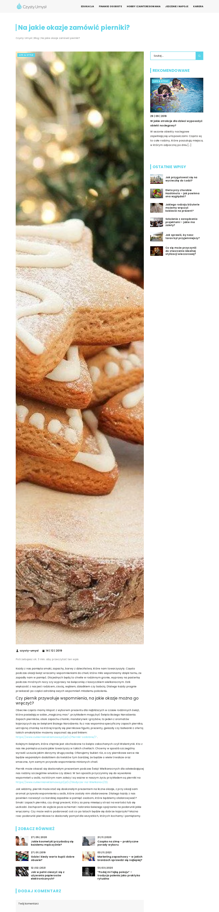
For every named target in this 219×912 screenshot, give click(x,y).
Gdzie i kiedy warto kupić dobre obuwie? (52, 858)
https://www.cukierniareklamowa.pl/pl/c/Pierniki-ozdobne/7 (56, 737)
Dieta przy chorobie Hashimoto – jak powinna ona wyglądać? (182, 193)
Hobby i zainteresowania (143, 6)
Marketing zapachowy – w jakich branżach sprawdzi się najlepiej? (120, 858)
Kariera (198, 6)
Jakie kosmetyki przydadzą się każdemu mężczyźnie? (52, 843)
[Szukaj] (199, 56)
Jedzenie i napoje (176, 6)
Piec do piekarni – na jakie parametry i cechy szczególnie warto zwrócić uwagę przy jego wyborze (176, 125)
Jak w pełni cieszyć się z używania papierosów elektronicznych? (47, 875)
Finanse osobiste (110, 6)
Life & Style (26, 55)
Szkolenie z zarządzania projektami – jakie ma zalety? (181, 222)
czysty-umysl (29, 650)
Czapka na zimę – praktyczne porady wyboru (118, 843)
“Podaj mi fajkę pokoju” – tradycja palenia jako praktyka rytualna (118, 875)
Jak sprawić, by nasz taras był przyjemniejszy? (182, 236)
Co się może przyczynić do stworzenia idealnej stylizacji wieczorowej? (181, 251)
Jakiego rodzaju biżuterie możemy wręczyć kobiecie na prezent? (182, 207)
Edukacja (87, 6)
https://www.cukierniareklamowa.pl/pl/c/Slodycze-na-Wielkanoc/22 (61, 782)
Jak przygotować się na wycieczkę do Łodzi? (181, 179)
